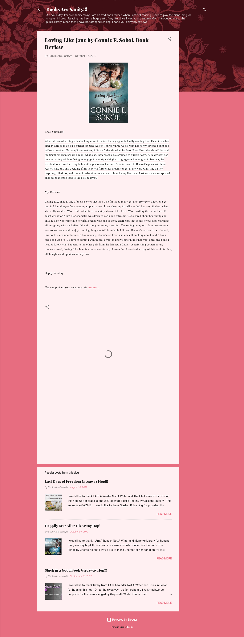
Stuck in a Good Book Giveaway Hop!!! (76, 570)
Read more (164, 514)
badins (130, 627)
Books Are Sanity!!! (66, 9)
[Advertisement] (194, 88)
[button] (169, 39)
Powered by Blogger (124, 619)
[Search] (204, 10)
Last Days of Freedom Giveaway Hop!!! (76, 481)
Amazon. (93, 287)
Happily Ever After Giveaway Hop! (72, 526)
